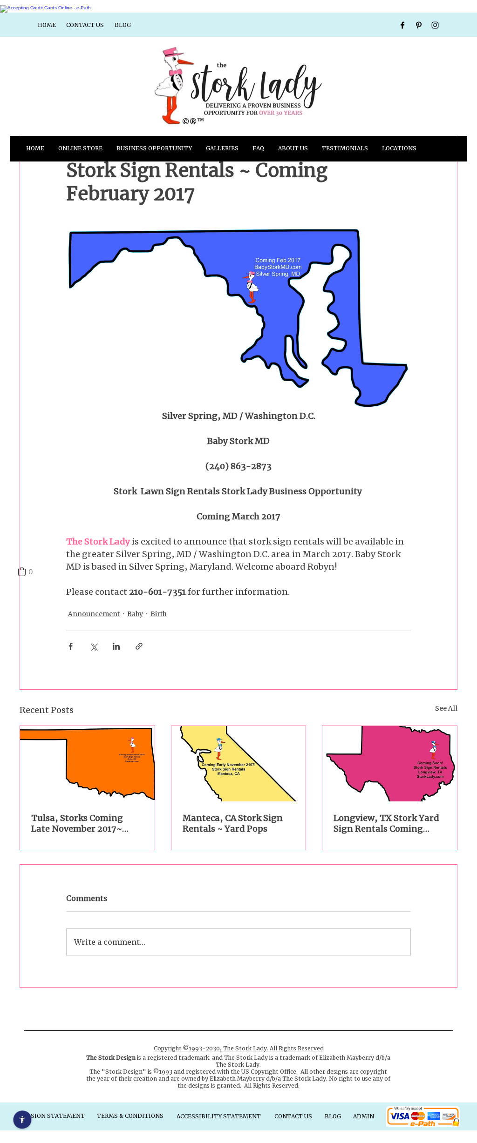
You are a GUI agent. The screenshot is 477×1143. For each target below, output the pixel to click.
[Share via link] (139, 646)
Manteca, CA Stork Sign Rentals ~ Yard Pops (233, 823)
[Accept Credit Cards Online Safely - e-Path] (45, 7)
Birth (158, 614)
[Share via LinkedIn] (116, 646)
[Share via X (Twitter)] (93, 646)
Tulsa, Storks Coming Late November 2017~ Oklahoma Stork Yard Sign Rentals (77, 823)
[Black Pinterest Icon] (418, 25)
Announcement (94, 614)
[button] (222, 148)
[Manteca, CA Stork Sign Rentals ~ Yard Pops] (238, 763)
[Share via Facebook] (70, 646)
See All (446, 708)
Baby (135, 614)
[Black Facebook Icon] (402, 25)
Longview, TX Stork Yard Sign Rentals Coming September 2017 (386, 823)
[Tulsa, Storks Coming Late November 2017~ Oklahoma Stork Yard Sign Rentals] (87, 763)
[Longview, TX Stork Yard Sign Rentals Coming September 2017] (389, 763)
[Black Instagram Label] (435, 25)
